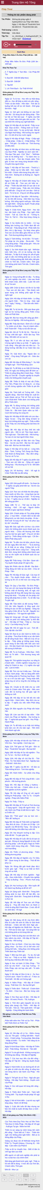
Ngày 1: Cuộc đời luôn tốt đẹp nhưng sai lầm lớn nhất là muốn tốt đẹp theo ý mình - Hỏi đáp (22, 1109)
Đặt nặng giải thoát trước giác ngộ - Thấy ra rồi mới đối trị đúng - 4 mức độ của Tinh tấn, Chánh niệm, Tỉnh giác (22, 1163)
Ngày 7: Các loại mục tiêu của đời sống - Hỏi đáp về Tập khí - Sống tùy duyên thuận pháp (22, 1061)
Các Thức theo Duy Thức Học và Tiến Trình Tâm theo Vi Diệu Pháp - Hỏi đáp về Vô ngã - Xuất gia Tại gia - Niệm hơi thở (22, 1124)
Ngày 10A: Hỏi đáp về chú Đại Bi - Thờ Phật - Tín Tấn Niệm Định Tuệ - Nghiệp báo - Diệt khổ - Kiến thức (22, 761)
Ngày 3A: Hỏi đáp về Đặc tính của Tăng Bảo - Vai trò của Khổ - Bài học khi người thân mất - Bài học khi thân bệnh (22, 443)
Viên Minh (16, 33)
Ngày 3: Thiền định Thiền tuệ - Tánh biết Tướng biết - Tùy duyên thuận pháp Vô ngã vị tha (22, 1094)
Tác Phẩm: (6, 19)
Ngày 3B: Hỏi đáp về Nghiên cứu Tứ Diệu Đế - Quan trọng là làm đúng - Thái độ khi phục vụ (22, 860)
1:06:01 (15, 30)
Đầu (4, 1175)
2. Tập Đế (9, 85)
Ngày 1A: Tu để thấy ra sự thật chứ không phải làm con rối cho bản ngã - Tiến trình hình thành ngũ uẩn (22, 728)
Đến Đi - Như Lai (11, 1170)
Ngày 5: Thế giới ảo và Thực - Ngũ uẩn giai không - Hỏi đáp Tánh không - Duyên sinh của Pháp (22, 1080)
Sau (26, 1179)
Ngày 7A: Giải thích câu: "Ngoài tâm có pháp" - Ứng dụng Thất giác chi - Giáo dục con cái (22, 356)
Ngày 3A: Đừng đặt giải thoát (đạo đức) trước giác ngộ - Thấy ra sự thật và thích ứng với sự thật (22, 868)
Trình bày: (6, 33)
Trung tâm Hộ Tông (23, 2)
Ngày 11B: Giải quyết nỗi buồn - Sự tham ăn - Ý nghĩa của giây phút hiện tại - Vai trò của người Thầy (22, 485)
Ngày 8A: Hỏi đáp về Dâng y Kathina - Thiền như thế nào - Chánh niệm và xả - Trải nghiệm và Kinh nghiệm (22, 787)
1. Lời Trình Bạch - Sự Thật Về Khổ (19, 88)
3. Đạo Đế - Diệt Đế (12, 81)
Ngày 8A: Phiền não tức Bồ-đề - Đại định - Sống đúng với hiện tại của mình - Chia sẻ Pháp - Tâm (22, 569)
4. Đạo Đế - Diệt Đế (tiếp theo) (17, 78)
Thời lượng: (7, 30)
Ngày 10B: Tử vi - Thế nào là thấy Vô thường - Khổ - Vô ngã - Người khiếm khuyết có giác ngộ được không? (22, 507)
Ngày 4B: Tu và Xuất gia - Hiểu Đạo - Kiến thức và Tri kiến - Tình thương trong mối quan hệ (22, 654)
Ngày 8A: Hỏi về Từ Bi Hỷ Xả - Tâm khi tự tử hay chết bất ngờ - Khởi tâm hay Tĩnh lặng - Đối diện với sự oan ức (22, 334)
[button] (6, 44)
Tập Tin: (5, 36)
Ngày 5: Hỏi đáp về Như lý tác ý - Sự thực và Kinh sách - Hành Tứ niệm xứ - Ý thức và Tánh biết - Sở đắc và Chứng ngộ (22, 976)
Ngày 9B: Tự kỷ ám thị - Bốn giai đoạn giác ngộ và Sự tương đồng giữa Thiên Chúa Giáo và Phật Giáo (22, 311)
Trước (12, 1175)
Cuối (33, 1179)
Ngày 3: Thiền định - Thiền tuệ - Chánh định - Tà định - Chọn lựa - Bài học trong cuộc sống (22, 991)
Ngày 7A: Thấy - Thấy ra (14, 802)
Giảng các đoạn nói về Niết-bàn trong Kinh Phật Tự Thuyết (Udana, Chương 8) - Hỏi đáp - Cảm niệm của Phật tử (22, 1143)
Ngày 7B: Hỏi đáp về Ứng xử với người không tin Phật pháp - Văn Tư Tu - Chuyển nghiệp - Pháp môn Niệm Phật (22, 795)
